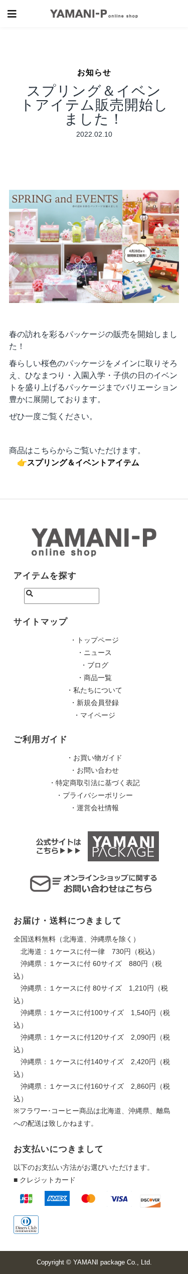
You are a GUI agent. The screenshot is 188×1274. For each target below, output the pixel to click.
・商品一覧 (94, 678)
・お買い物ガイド (94, 758)
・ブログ (94, 665)
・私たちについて (94, 690)
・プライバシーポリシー (94, 795)
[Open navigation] (12, 14)
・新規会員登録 (94, 703)
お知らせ (94, 72)
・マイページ (94, 715)
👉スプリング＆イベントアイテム (78, 462)
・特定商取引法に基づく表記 (94, 783)
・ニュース (94, 653)
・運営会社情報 (94, 808)
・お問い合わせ (94, 770)
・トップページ (94, 640)
